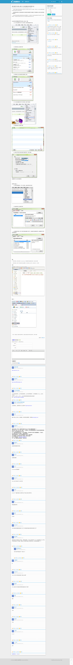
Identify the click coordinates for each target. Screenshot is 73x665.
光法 (48, 67)
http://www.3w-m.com (15, 370)
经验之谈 (43, 337)
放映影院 (15, 378)
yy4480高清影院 (17, 390)
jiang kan (48, 34)
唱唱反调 (15, 425)
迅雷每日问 (27, 1)
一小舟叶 (48, 41)
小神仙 (15, 630)
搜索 (59, 1)
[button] (13, 350)
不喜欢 (51, 12)
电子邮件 (14, 345)
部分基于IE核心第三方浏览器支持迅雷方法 (23, 6)
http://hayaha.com (35, 417)
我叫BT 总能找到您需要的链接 (19, 402)
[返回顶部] (71, 663)
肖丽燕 (15, 618)
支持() (14, 376)
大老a (48, 54)
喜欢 (50, 9)
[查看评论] (71, 660)
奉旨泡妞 (48, 26)
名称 (15, 343)
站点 (15, 347)
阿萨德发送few (49, 47)
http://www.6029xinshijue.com (17, 382)
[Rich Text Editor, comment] (28, 355)
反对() (18, 376)
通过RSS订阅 (61, 1)
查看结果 (53, 14)
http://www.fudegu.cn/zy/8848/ (19, 397)
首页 (23, 1)
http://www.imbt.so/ (29, 405)
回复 (20, 376)
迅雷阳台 (15, 1)
